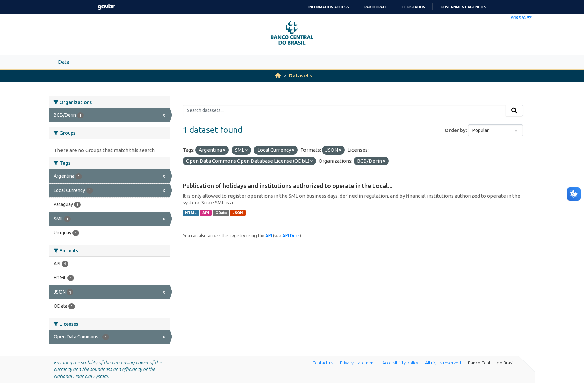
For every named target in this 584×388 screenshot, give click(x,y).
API (205, 213)
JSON (238, 213)
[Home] (278, 75)
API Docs (291, 235)
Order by (455, 130)
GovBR (106, 7)
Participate (375, 7)
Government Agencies (463, 7)
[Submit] (514, 111)
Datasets (300, 75)
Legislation (413, 7)
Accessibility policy (400, 362)
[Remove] (224, 150)
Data (63, 62)
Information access (328, 7)
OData (221, 213)
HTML (190, 213)
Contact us (322, 362)
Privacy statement (357, 362)
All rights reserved (443, 362)
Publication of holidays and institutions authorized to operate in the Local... (287, 185)
